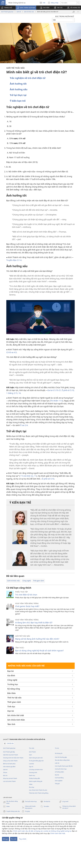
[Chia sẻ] (73, 12)
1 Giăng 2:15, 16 (13, 393)
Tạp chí (31, 766)
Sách (30, 755)
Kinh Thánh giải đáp (9, 752)
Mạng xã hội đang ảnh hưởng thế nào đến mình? (37, 639)
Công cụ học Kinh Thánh (10, 761)
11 (35, 476)
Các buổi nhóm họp (60, 769)
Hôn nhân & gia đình (9, 766)
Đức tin (5, 775)
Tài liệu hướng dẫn (34, 778)
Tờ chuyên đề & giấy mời (36, 761)
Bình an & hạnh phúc (9, 764)
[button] (26, 8)
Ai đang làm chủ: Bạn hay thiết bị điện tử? (33, 622)
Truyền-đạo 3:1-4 (13, 260)
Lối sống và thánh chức (36, 769)
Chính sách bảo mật (57, 833)
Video (30, 784)
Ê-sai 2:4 (24, 425)
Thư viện (31, 748)
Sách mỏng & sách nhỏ (36, 758)
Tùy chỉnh (22, 839)
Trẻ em (5, 772)
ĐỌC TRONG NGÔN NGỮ (64, 16)
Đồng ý (5, 839)
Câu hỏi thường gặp (61, 757)
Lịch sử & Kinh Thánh (9, 781)
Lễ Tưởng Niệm (59, 772)
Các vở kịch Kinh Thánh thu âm (38, 790)
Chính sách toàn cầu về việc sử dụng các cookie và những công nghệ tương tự (42, 831)
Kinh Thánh (32, 752)
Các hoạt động (59, 778)
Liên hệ (57, 763)
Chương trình (33, 772)
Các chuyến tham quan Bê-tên (64, 766)
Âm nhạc (31, 787)
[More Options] (78, 12)
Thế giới (57, 783)
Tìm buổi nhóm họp (29, 802)
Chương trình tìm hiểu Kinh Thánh (13, 758)
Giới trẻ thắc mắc (29, 12)
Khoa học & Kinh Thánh (10, 778)
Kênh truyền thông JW (35, 781)
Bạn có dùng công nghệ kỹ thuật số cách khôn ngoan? (39, 650)
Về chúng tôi (58, 753)
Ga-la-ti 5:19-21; (54, 390)
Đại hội (57, 775)
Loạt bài (31, 764)
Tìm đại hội (45, 802)
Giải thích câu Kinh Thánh (10, 755)
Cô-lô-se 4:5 (11, 352)
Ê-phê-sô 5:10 (48, 478)
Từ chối (13, 839)
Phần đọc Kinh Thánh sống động (38, 793)
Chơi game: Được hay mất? (27, 606)
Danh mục (32, 775)
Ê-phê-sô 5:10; (67, 390)
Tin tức (57, 748)
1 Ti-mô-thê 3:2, (27, 476)
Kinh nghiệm (58, 781)
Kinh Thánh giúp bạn (7, 12)
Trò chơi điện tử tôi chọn (26, 594)
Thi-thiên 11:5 (56, 400)
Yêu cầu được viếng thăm (62, 760)
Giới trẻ (19, 12)
